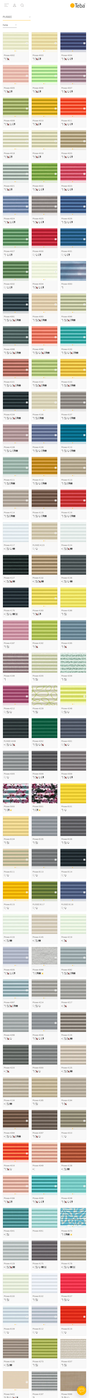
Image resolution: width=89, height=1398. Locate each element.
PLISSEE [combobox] (7, 16)
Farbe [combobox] (5, 25)
